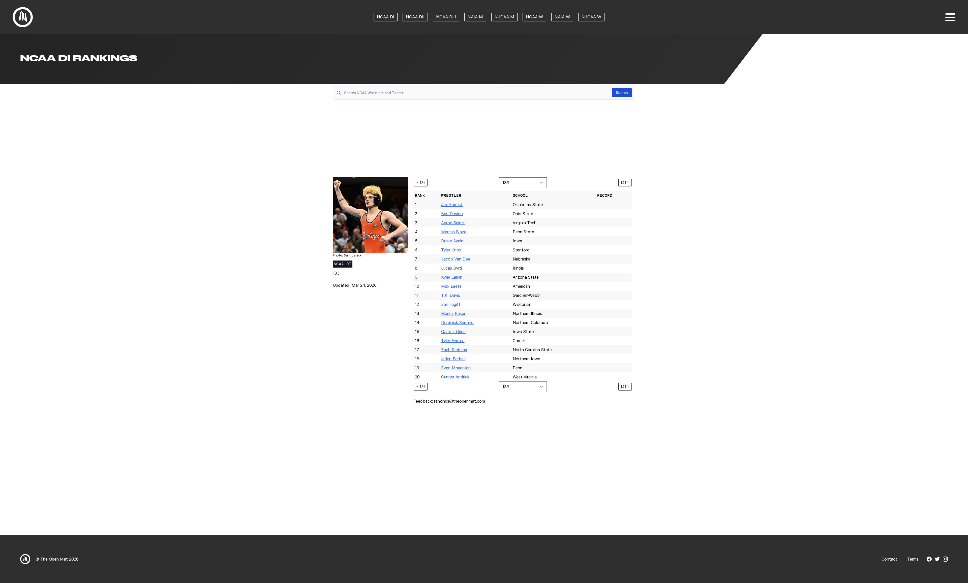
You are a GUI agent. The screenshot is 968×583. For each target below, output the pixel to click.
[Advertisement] (484, 139)
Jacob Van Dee (455, 259)
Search (622, 92)
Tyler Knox (451, 249)
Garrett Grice (453, 331)
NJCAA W (591, 16)
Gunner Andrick (455, 376)
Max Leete (451, 286)
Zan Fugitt (450, 304)
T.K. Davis (450, 295)
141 (623, 182)
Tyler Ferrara (452, 340)
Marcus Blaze (453, 231)
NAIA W (562, 16)
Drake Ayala (452, 240)
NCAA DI (385, 16)
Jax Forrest (452, 204)
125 (422, 182)
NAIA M (475, 16)
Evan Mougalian (456, 367)
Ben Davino (452, 213)
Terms (913, 559)
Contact (889, 559)
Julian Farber (453, 358)
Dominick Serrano (457, 322)
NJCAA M (504, 16)
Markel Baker (453, 313)
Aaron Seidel (453, 222)
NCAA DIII (446, 16)
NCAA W (534, 16)
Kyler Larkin (451, 277)
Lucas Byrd (451, 268)
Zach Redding (454, 349)
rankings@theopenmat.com (459, 401)
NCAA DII (415, 16)
